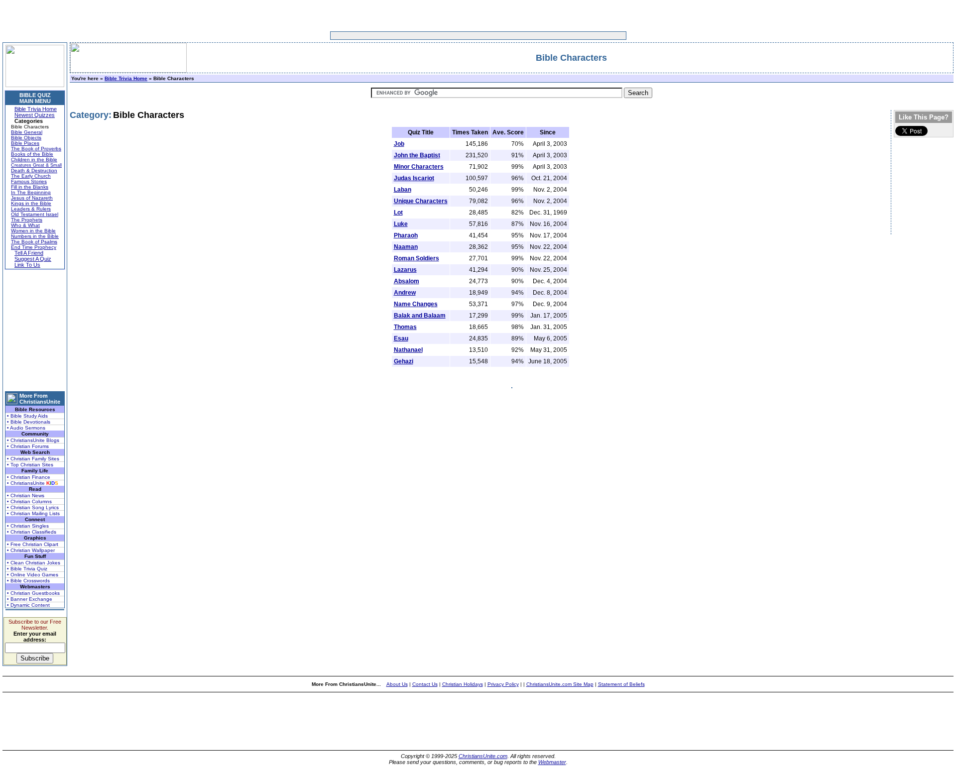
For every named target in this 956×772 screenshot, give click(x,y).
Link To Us (27, 265)
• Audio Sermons (26, 428)
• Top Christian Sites (30, 464)
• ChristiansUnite (32, 483)
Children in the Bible (34, 159)
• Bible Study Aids (27, 416)
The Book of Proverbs (36, 148)
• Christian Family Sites (33, 458)
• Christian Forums (28, 446)
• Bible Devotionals (28, 422)
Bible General (26, 132)
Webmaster (552, 762)
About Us (397, 684)
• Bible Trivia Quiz (27, 568)
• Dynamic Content (28, 605)
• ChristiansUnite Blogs (33, 440)
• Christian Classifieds (31, 532)
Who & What (25, 225)
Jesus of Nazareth (32, 198)
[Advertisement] (447, 35)
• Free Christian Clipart (32, 544)
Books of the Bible (32, 154)
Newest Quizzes (34, 115)
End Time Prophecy (33, 247)
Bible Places (25, 143)
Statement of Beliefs (621, 684)
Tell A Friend (28, 253)
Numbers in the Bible (35, 236)
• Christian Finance (28, 477)
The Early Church (31, 176)
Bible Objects (26, 137)
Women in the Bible (33, 230)
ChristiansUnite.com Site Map (560, 684)
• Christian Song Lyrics (33, 507)
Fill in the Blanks (29, 187)
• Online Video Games (32, 574)
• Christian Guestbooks (33, 593)
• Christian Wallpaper (31, 550)
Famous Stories (29, 181)
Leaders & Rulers (31, 209)
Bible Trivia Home (35, 109)
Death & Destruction (34, 170)
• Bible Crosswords (28, 580)
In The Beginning (31, 192)
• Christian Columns (29, 501)
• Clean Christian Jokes (33, 562)
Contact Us (425, 684)
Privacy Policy (503, 684)
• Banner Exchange (29, 599)
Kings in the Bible (31, 203)
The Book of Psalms (34, 241)
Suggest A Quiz (32, 259)
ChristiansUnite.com (483, 756)
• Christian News (25, 495)
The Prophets (26, 219)
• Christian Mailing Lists (33, 513)
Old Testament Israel (34, 214)
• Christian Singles (28, 526)
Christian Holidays (462, 684)
